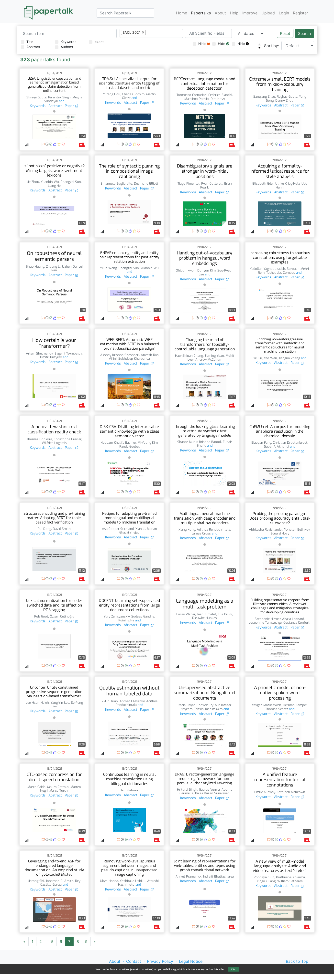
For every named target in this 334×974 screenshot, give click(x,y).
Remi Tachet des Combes (276, 273)
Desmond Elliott (146, 183)
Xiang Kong (186, 529)
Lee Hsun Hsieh (37, 703)
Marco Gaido (36, 787)
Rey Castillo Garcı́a (60, 883)
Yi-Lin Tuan (109, 701)
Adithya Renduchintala (213, 529)
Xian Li (140, 529)
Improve (249, 12)
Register (300, 12)
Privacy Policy (160, 961)
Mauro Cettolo (58, 787)
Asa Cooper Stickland (118, 529)
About (220, 12)
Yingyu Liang (266, 881)
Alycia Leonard (293, 619)
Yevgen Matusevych (266, 705)
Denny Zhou (284, 100)
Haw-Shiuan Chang (189, 356)
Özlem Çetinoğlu (62, 616)
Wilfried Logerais (54, 443)
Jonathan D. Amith (59, 881)
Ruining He (126, 620)
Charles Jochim (133, 94)
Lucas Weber (185, 614)
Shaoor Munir (187, 442)
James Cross (201, 533)
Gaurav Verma (209, 789)
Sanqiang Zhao (264, 96)
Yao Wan (270, 358)
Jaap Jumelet (206, 614)
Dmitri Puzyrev (51, 357)
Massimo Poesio (196, 99)
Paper (70, 106)
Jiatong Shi (36, 881)
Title (29, 42)
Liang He (54, 186)
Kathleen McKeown (291, 792)
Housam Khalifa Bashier (118, 442)
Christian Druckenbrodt (290, 442)
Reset (285, 33)
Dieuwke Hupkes (204, 618)
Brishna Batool (210, 442)
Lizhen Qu (69, 266)
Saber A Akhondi (276, 446)
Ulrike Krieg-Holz (287, 183)
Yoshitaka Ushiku (132, 881)
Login (284, 12)
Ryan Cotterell (212, 183)
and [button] (61, 101)
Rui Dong (44, 529)
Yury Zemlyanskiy (117, 616)
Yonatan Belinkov (297, 529)
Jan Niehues (129, 790)
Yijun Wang (108, 268)
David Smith (62, 529)
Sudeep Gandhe (142, 616)
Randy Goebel (129, 446)
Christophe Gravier (67, 439)
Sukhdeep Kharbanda (134, 358)
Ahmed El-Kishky (132, 701)
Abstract (33, 47)
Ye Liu (257, 358)
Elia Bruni (225, 614)
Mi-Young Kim (148, 442)
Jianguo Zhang (289, 358)
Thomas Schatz (276, 709)
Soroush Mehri (298, 269)
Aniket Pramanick (188, 876)
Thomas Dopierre (39, 439)
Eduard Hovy (279, 533)
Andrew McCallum (208, 359)
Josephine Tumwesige (265, 622)
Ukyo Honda (109, 881)
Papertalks (201, 12)
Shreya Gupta (36, 97)
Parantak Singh (59, 97)
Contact (133, 961)
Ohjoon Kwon (186, 270)
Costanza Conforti (296, 622)
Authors (67, 47)
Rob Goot (41, 616)
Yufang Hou (111, 94)
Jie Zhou (33, 182)
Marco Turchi (58, 790)
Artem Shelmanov (39, 353)
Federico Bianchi (220, 95)
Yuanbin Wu (50, 182)
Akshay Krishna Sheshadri (119, 355)
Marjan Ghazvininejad (138, 531)
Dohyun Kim (206, 270)
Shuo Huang (35, 266)
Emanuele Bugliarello (116, 183)
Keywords (68, 42)
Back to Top (297, 961)
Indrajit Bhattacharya (218, 876)
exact (99, 42)
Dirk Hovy (218, 99)
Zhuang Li (53, 266)
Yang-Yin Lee (60, 703)
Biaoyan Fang (261, 442)
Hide (202, 44)
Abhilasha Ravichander (265, 529)
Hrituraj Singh (187, 789)
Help (234, 12)
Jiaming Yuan (214, 356)
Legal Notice (190, 961)
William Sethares (290, 881)
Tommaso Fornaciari (192, 95)
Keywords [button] (37, 106)
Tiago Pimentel (189, 183)
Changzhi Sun (71, 182)
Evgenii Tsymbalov (68, 353)
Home (181, 12)
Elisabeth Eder (263, 183)
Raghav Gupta (287, 96)
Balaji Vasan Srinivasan (212, 793)
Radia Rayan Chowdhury (195, 705)
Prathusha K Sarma (290, 877)
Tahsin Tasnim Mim (208, 709)
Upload (268, 12)
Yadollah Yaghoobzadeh (267, 269)
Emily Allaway (264, 792)
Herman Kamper (295, 705)
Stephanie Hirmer (267, 619)
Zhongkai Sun (264, 877)
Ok (233, 969)
